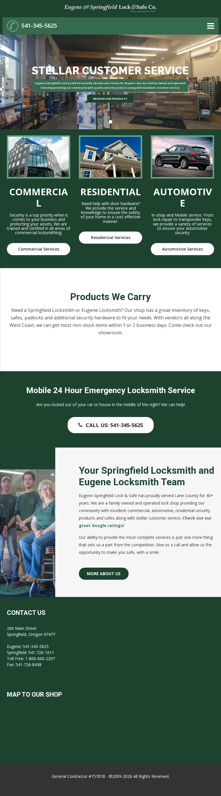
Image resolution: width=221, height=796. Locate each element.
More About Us (104, 573)
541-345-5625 (39, 25)
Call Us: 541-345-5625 (114, 425)
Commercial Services (38, 249)
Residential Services (110, 237)
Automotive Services (182, 249)
